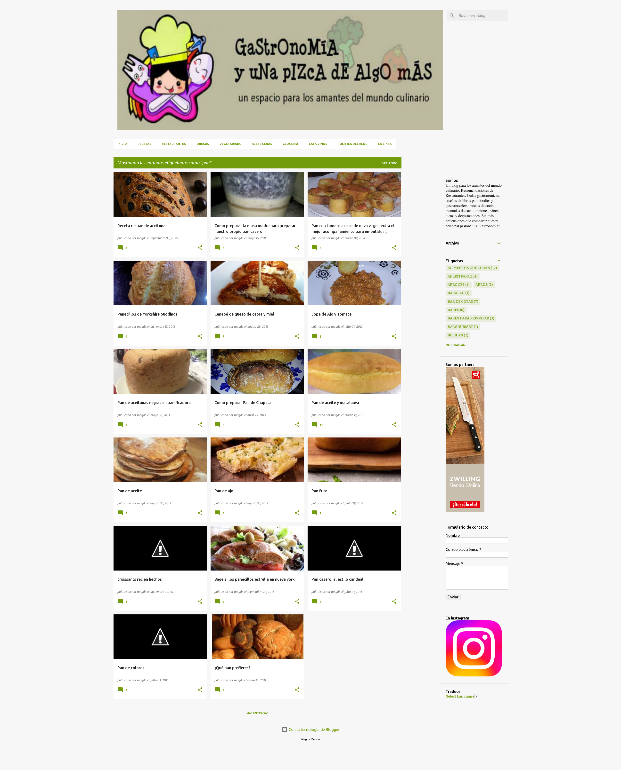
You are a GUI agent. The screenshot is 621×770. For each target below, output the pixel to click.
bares (453, 310)
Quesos (202, 143)
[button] (200, 248)
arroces (456, 284)
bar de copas (460, 301)
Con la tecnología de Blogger (313, 729)
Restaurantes (174, 143)
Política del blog (353, 143)
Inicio (122, 143)
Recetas (144, 143)
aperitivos (458, 276)
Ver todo (390, 163)
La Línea (385, 143)
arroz (481, 284)
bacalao (456, 293)
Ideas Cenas (262, 143)
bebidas (455, 335)
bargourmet (460, 327)
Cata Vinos (318, 143)
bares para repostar (468, 318)
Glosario (290, 143)
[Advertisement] (420, 245)
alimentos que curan (469, 268)
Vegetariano (231, 143)
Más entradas (257, 713)
